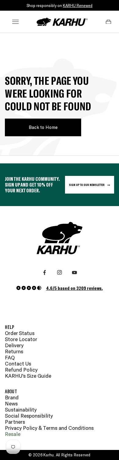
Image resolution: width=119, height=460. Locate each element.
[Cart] (108, 22)
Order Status (19, 333)
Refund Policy (21, 370)
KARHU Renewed (77, 5)
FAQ (10, 357)
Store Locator (21, 339)
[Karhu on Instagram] (59, 272)
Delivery (14, 345)
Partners (15, 422)
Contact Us (18, 363)
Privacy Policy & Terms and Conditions (49, 428)
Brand (12, 397)
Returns (14, 351)
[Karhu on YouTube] (74, 272)
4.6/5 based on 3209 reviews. (74, 288)
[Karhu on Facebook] (44, 272)
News (11, 403)
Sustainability (21, 409)
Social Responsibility (29, 416)
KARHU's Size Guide (28, 376)
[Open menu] (15, 22)
